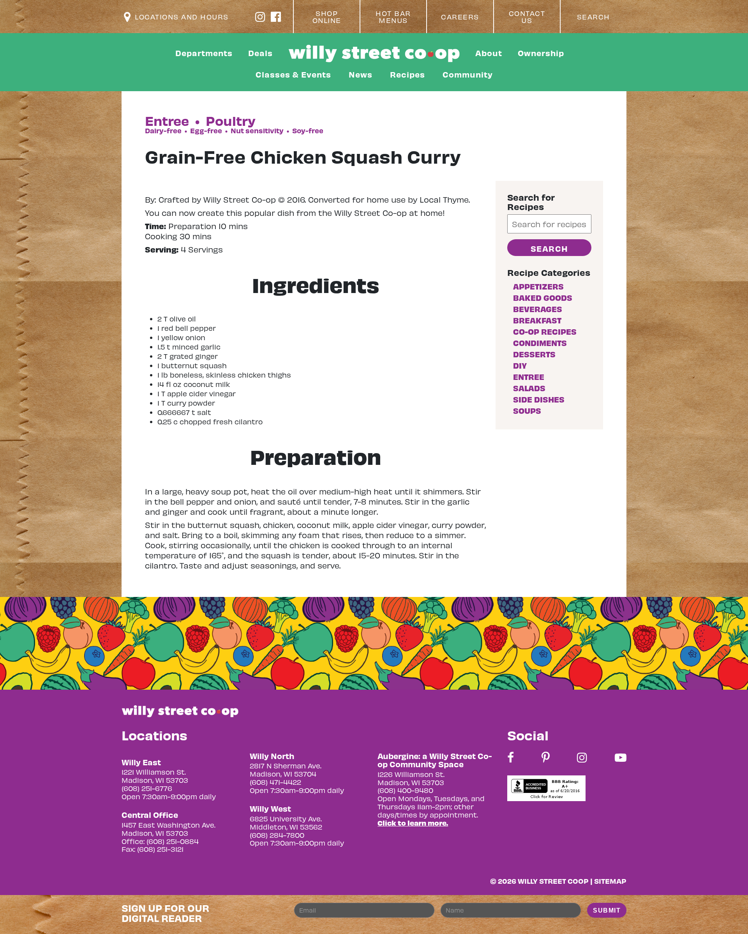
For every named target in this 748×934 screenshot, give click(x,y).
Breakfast (537, 320)
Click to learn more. (413, 822)
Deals (260, 53)
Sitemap (610, 880)
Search (593, 16)
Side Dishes (539, 399)
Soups (527, 410)
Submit (607, 910)
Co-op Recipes (545, 331)
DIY (520, 365)
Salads (529, 388)
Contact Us (527, 17)
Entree (528, 376)
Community (468, 74)
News (360, 74)
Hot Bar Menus (393, 17)
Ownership (541, 53)
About (488, 53)
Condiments (540, 343)
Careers (460, 16)
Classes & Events (293, 74)
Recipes (407, 74)
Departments (204, 53)
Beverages (537, 309)
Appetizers (538, 286)
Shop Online (326, 17)
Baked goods (542, 297)
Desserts (534, 354)
